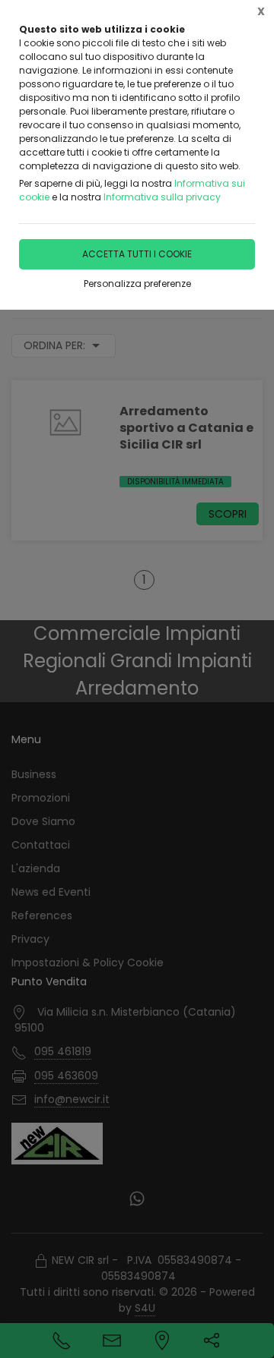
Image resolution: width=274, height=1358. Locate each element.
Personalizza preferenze (137, 283)
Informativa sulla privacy (162, 197)
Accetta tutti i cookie (137, 253)
